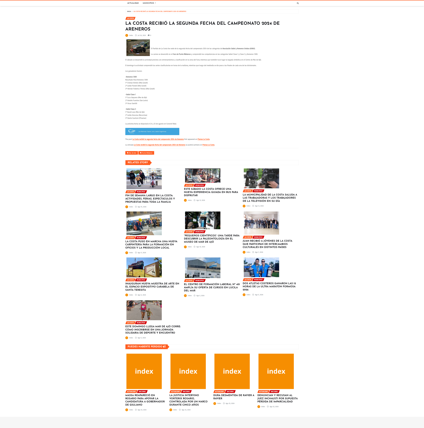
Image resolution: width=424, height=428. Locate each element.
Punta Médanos (147, 153)
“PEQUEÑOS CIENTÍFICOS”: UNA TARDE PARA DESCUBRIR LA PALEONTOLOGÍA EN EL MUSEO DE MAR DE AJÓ (211, 238)
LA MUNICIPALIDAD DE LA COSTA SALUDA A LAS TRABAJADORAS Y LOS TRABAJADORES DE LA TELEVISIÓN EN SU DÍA (270, 198)
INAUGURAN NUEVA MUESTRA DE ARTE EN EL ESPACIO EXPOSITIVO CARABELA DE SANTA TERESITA (152, 287)
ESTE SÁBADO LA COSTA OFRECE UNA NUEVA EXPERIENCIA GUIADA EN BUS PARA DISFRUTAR (211, 192)
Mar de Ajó (132, 153)
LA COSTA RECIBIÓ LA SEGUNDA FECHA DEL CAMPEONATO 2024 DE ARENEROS (159, 11)
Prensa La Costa (204, 139)
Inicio (129, 11)
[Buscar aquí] (298, 3)
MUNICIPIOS (149, 3)
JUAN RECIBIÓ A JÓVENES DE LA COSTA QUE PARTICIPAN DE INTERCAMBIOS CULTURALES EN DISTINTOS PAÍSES (267, 244)
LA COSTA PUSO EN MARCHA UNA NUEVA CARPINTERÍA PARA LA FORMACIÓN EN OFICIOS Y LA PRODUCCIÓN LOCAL (151, 244)
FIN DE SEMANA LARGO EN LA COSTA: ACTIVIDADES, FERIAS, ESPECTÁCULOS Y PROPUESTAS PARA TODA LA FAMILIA (150, 198)
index (131, 35)
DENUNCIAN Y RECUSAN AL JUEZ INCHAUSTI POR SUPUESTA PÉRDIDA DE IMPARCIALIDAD (277, 398)
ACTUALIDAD (133, 3)
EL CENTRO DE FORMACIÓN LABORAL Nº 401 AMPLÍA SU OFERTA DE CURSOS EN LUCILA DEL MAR (212, 287)
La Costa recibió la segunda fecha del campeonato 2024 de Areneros (158, 139)
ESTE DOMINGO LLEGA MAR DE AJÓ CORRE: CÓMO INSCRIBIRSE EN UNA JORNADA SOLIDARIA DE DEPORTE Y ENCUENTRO (153, 329)
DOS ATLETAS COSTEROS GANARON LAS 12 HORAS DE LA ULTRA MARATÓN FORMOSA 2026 (269, 286)
